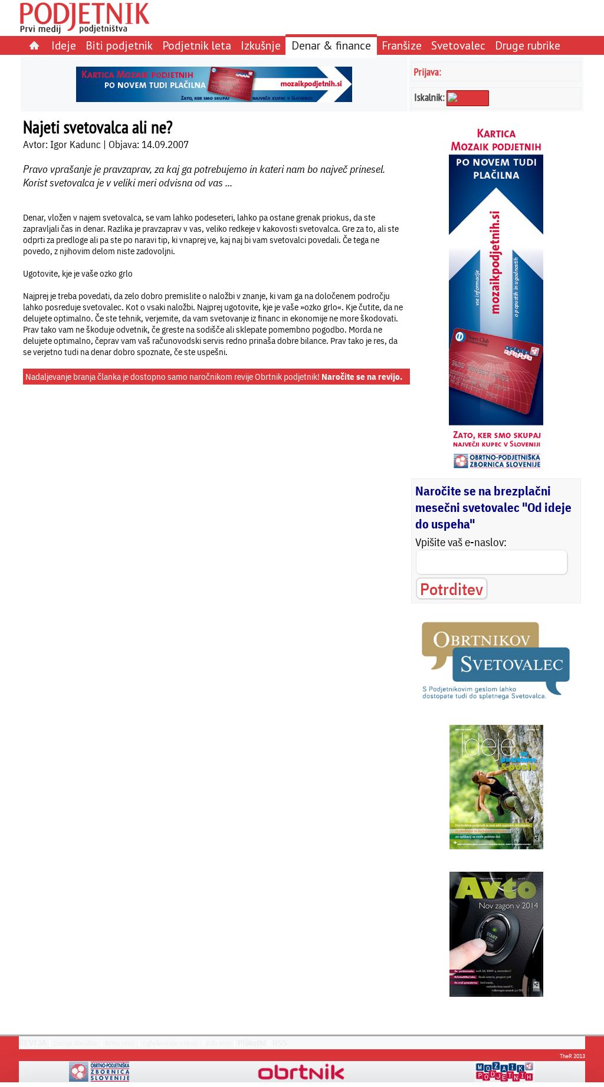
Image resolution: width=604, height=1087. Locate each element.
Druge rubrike (527, 45)
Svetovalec (458, 45)
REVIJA (33, 1042)
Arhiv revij (119, 1043)
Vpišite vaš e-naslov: (461, 542)
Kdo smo (218, 1043)
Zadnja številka (75, 1043)
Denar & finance (331, 45)
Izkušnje (261, 45)
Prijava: (427, 71)
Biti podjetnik (119, 45)
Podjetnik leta (196, 45)
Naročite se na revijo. (361, 376)
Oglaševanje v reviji (170, 1043)
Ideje (63, 45)
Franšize (402, 45)
